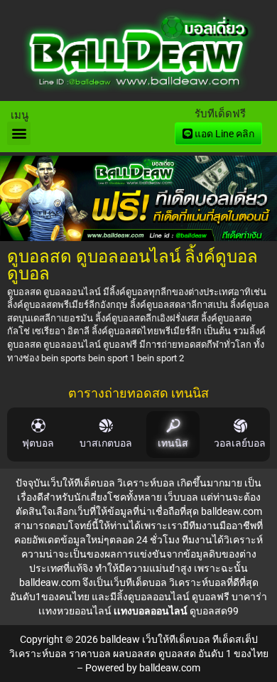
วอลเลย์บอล (240, 443)
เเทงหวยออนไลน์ (75, 611)
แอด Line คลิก (223, 133)
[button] (19, 133)
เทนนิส (173, 443)
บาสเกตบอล (106, 443)
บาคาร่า (249, 596)
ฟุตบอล (38, 443)
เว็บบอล (181, 497)
